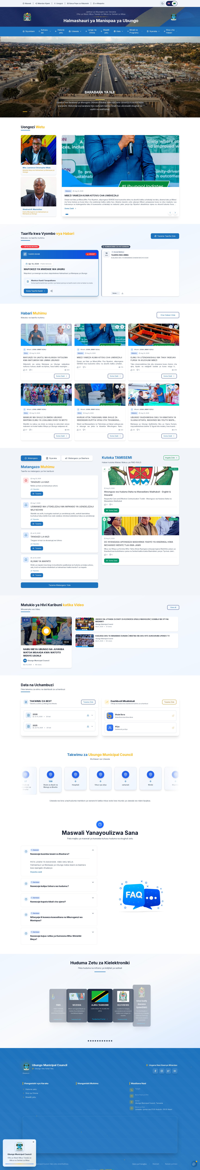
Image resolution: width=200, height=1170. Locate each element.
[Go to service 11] (111, 1041)
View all (173, 607)
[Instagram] (161, 1071)
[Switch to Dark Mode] (162, 3)
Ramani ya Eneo (171, 1164)
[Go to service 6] (100, 1041)
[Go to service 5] (97, 1041)
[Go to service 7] (102, 1041)
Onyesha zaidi (36, 872)
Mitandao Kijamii (44, 3)
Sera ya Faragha (139, 1164)
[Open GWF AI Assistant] (194, 1164)
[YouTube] (174, 1071)
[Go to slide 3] (33, 111)
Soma (114, 293)
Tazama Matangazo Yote (59, 585)
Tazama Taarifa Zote (166, 236)
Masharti (156, 1164)
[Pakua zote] (88, 715)
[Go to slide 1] (25, 111)
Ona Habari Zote (168, 315)
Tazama (38, 494)
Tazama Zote (88, 702)
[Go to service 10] (109, 1041)
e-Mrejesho (99, 3)
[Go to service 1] (88, 1041)
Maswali (28, 3)
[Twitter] (168, 1071)
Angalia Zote (170, 458)
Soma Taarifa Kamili (34, 291)
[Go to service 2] (90, 1041)
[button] (59, 861)
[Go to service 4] (95, 1041)
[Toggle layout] (33, 1141)
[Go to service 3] (93, 1041)
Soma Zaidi (66, 208)
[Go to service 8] (104, 1041)
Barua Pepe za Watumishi (79, 3)
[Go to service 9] (107, 1041)
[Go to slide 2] (30, 111)
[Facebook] (155, 1071)
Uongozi (59, 3)
